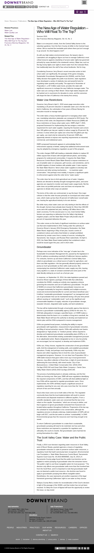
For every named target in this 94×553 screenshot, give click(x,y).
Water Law (8, 30)
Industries (22, 528)
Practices (35, 528)
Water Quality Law (11, 32)
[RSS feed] (27, 7)
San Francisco (56, 506)
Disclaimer (26, 539)
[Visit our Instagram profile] (36, 7)
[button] (84, 2)
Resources (13, 21)
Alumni (18, 539)
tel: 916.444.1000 (14, 513)
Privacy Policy (52, 539)
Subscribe (20, 7)
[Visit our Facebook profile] (30, 7)
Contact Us (44, 7)
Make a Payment (73, 539)
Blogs (10, 7)
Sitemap (62, 539)
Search (54, 535)
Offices (83, 528)
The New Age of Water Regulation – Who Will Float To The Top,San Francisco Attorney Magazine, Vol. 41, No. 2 (17, 42)
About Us (47, 530)
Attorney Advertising (39, 539)
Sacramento (13, 506)
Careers (73, 528)
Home (6, 21)
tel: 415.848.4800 (56, 513)
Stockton (33, 515)
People (10, 528)
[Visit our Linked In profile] (33, 7)
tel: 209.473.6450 (35, 521)
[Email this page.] (81, 12)
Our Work (47, 528)
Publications (22, 21)
